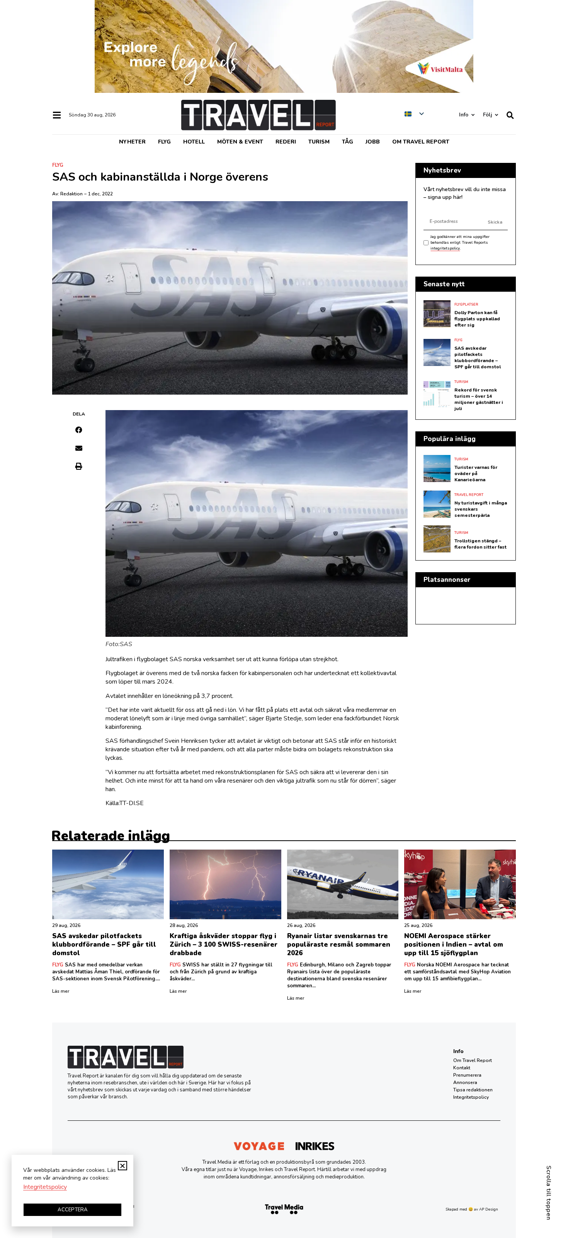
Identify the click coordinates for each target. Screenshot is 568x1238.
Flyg (164, 141)
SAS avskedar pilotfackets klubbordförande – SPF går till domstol (477, 357)
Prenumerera (467, 1075)
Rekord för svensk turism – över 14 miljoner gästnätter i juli (478, 399)
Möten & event (240, 141)
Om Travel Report (420, 141)
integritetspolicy (445, 248)
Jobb (373, 141)
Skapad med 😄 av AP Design (472, 1209)
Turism (319, 141)
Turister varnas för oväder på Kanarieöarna (475, 473)
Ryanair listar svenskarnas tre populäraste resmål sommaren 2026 (338, 945)
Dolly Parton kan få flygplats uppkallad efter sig (477, 319)
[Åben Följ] (496, 115)
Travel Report (468, 494)
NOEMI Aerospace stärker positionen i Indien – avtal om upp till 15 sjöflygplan (453, 945)
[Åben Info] (472, 115)
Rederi (285, 141)
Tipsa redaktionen (473, 1090)
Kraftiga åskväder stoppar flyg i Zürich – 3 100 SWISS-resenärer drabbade (223, 945)
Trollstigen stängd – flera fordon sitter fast (480, 544)
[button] (79, 430)
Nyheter (132, 141)
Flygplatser (466, 304)
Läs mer (60, 991)
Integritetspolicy (471, 1097)
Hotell (194, 141)
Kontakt (461, 1068)
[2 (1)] (284, 91)
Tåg (347, 141)
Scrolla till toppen (548, 1193)
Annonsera (465, 1082)
